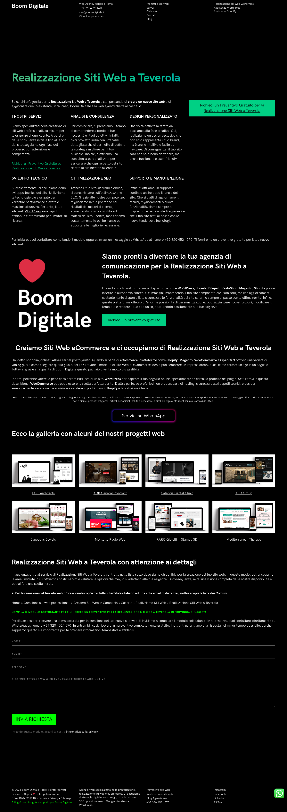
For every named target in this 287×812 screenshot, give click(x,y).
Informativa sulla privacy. (82, 731)
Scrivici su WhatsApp (143, 416)
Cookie (42, 798)
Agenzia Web (87, 789)
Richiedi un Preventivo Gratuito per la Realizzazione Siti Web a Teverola (232, 108)
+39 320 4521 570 (90, 8)
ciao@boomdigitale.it (92, 12)
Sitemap (66, 798)
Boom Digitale (30, 6)
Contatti (151, 15)
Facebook (220, 794)
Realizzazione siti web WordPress (234, 3)
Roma (109, 3)
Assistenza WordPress (227, 7)
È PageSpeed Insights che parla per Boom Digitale (42, 802)
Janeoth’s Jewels (43, 540)
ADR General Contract (110, 493)
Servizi (150, 7)
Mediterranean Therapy (243, 540)
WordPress (33, 211)
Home (16, 603)
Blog (149, 19)
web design (109, 797)
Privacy (54, 798)
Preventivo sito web (158, 789)
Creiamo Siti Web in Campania (95, 603)
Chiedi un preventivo (91, 16)
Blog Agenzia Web (157, 798)
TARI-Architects (43, 493)
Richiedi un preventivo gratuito (134, 320)
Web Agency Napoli (91, 3)
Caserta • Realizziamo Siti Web (143, 603)
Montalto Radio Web (110, 540)
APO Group (243, 493)
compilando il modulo (69, 240)
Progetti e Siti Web (157, 3)
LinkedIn (219, 798)
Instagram (220, 789)
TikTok (218, 802)
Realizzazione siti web (159, 794)
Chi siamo (152, 11)
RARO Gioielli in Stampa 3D (177, 540)
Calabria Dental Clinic (177, 493)
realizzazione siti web (91, 793)
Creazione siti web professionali (47, 603)
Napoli (28, 794)
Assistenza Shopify (225, 11)
